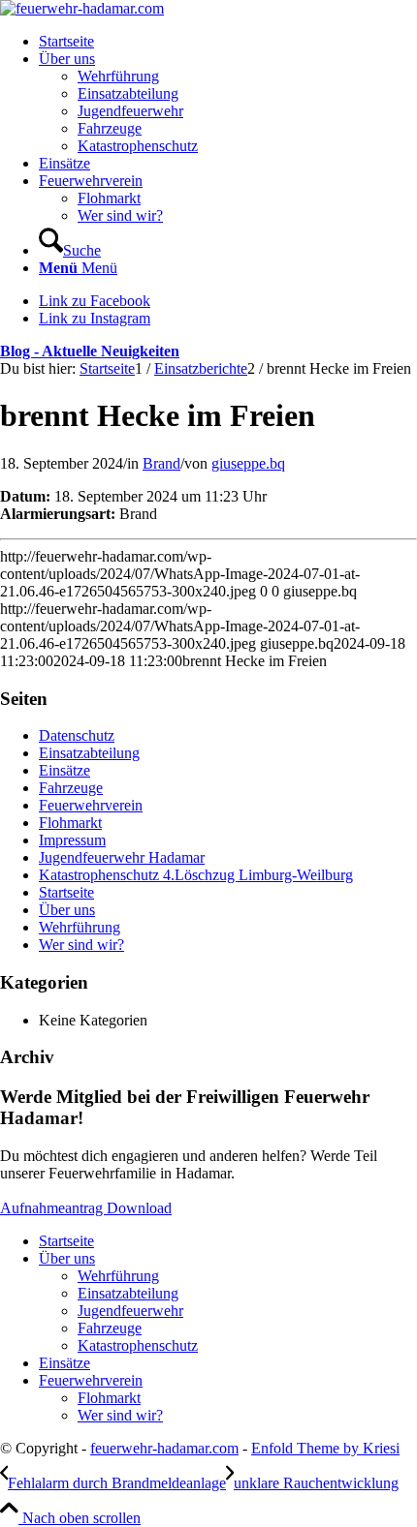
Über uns (67, 909)
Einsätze (64, 770)
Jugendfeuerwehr (130, 1310)
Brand (161, 463)
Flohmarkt (70, 822)
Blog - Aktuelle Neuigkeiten (89, 351)
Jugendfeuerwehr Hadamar (122, 857)
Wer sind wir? (81, 944)
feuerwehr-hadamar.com (164, 1448)
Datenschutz (76, 735)
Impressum (72, 840)
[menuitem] (228, 41)
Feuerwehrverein (91, 805)
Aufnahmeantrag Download (86, 1208)
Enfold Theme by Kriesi (325, 1448)
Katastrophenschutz (138, 1345)
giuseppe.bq (248, 463)
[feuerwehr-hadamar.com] (82, 8)
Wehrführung (79, 927)
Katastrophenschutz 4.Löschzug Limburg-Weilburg (196, 875)
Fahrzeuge (71, 787)
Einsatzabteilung (89, 753)
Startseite (66, 892)
